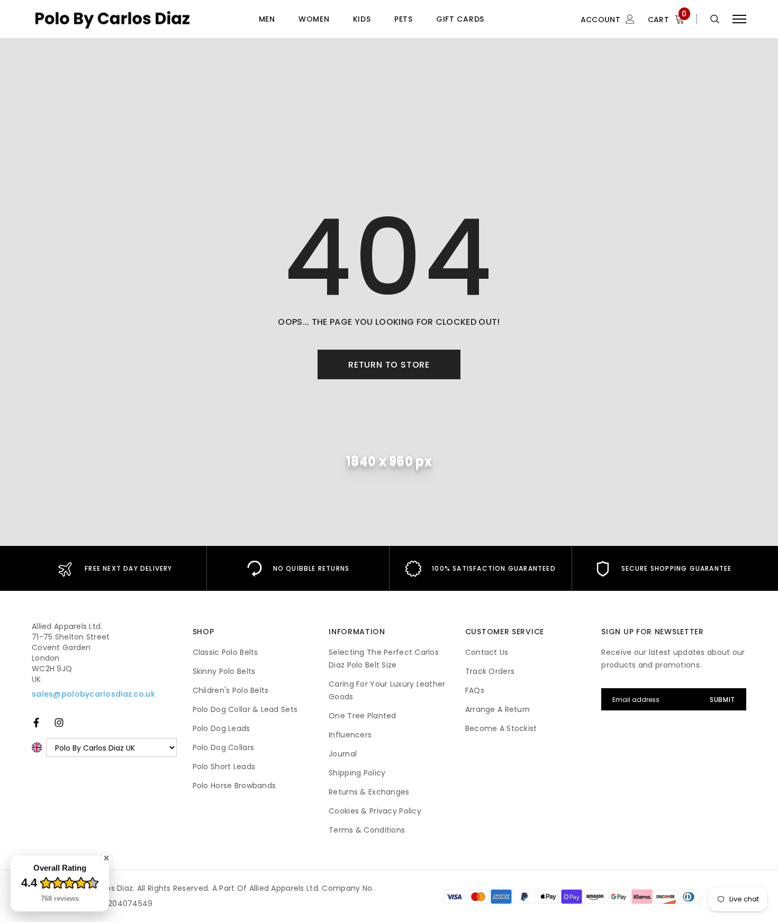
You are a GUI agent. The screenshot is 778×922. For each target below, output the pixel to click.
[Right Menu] (739, 19)
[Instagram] (59, 722)
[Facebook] (36, 722)
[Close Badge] (106, 858)
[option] (115, 568)
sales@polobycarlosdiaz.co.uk (93, 694)
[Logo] (112, 18)
